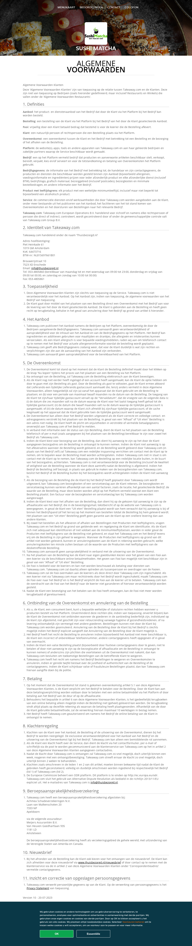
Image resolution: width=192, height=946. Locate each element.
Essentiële (93, 933)
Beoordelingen (91, 7)
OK (57, 933)
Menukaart (66, 7)
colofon (131, 7)
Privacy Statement (38, 888)
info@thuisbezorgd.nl (44, 268)
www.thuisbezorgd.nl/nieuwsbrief (99, 862)
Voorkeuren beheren (133, 921)
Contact (113, 7)
